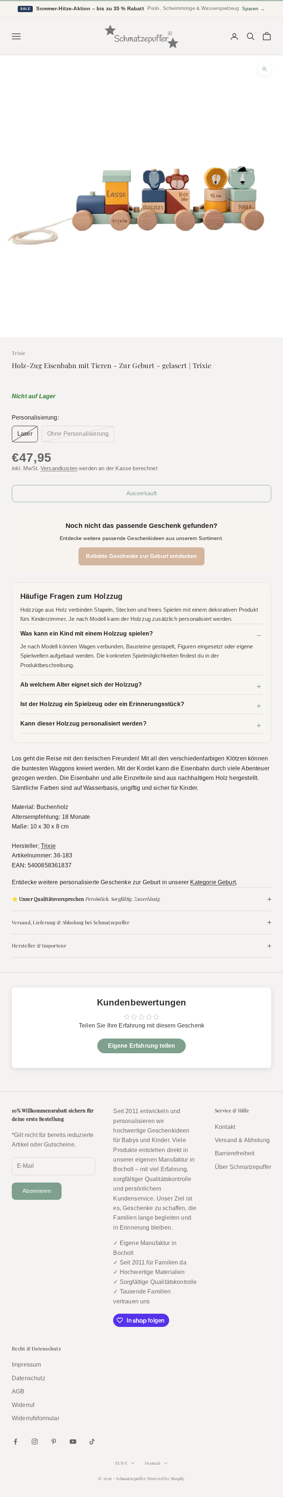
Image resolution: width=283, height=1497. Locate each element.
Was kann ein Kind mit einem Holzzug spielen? (86, 633)
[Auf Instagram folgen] (34, 1441)
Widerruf (23, 1405)
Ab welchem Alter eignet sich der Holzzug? (81, 684)
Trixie (19, 353)
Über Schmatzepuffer (243, 1167)
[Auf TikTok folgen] (92, 1441)
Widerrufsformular (35, 1418)
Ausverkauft (141, 493)
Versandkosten (59, 468)
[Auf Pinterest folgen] (53, 1441)
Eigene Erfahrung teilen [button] (141, 1046)
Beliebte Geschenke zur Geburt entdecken (141, 556)
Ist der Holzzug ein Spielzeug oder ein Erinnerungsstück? (102, 704)
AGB (18, 1391)
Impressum (26, 1364)
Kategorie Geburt (213, 882)
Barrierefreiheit (235, 1153)
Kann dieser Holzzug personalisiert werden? (83, 723)
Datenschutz (28, 1378)
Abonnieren (36, 1191)
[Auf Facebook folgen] (15, 1441)
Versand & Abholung (242, 1140)
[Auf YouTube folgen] (73, 1441)
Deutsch (152, 1463)
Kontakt (225, 1127)
